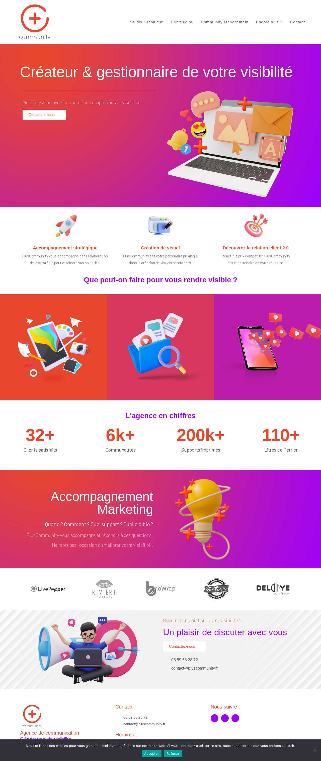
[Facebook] (214, 718)
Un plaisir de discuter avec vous (225, 632)
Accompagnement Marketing (102, 502)
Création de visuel (160, 247)
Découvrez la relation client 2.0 (256, 247)
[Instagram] (225, 718)
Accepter (151, 753)
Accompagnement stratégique (65, 247)
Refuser (173, 753)
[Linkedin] (235, 718)
